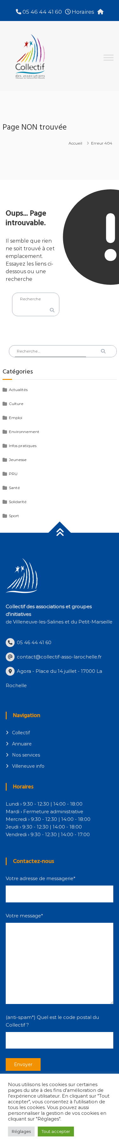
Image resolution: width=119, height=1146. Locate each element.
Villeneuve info (28, 766)
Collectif (21, 733)
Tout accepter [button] (56, 1131)
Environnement (24, 431)
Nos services (26, 755)
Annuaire (22, 744)
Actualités (18, 389)
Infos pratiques (22, 445)
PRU (13, 473)
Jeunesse (18, 459)
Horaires (82, 12)
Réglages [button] (21, 1131)
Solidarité (18, 501)
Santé (14, 487)
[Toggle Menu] (108, 57)
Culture (16, 403)
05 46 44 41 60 (41, 12)
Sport (14, 515)
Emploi (15, 417)
